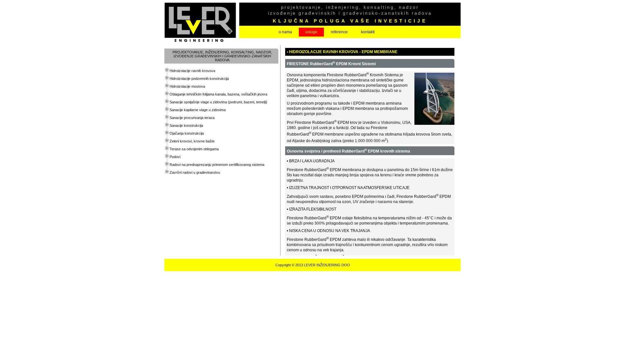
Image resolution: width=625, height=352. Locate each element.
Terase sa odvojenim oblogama (194, 149)
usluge (311, 32)
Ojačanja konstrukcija (187, 133)
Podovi (175, 157)
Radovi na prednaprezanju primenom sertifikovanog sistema (217, 165)
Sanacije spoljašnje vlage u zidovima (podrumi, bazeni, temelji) (218, 102)
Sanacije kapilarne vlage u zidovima (198, 110)
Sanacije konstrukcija (186, 125)
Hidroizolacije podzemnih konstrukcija (199, 79)
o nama (285, 32)
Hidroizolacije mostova (187, 86)
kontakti (368, 32)
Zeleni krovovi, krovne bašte (192, 141)
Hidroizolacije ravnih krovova (192, 71)
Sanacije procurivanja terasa (192, 118)
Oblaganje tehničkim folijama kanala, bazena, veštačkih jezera (218, 94)
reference (339, 32)
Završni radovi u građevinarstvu (195, 172)
